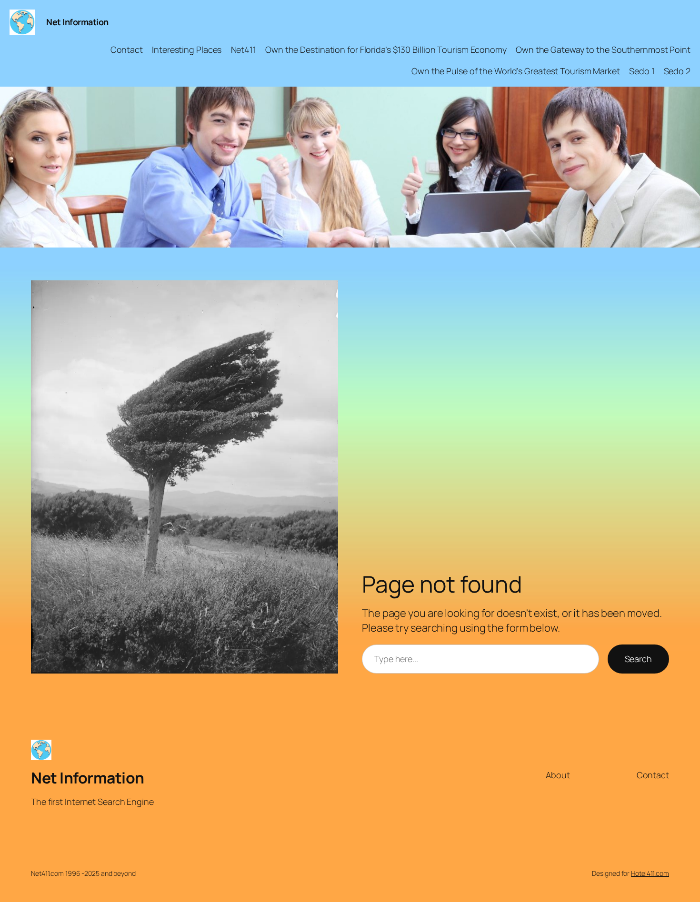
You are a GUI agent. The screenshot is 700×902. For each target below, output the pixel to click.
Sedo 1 (641, 71)
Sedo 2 (677, 71)
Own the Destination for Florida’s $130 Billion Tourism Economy (386, 49)
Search (638, 658)
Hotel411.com (650, 873)
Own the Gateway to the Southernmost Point (603, 49)
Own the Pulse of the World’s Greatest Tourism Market (515, 71)
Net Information (77, 22)
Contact (126, 49)
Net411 (243, 49)
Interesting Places (186, 49)
